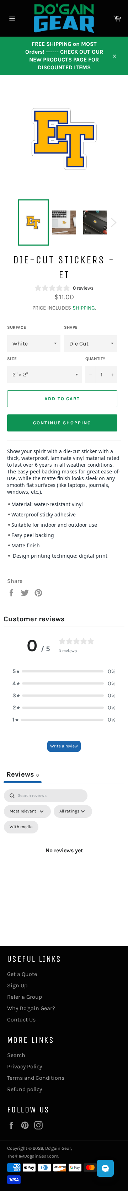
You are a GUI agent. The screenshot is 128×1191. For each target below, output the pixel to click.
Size (12, 358)
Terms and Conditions (35, 1077)
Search (16, 1055)
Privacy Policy (24, 1066)
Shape (71, 327)
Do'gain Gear (58, 1148)
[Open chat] (105, 1168)
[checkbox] (21, 827)
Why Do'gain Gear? (31, 1008)
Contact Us (21, 1019)
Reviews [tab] (22, 774)
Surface (16, 327)
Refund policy (24, 1089)
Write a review (64, 746)
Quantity (95, 358)
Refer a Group (24, 996)
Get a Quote (22, 974)
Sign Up (17, 985)
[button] (64, 671)
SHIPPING (84, 308)
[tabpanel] (64, 858)
